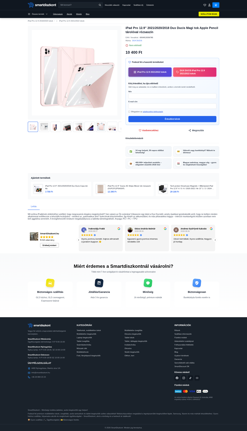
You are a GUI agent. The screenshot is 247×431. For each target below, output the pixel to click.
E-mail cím (132, 102)
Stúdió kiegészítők (132, 352)
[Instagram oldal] (183, 378)
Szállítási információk (183, 334)
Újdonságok (58, 14)
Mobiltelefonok (83, 352)
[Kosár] (216, 5)
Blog (87, 14)
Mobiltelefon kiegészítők (86, 334)
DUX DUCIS (137, 41)
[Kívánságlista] (204, 5)
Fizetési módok (180, 338)
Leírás (34, 206)
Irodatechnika (130, 345)
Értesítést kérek (172, 119)
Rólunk (177, 330)
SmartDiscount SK (181, 366)
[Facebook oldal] (177, 378)
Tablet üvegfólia (83, 341)
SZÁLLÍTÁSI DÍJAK (209, 14)
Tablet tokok (129, 338)
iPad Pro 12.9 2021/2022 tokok (71, 21)
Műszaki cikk (82, 348)
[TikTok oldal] (190, 378)
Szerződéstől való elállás (184, 363)
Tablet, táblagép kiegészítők (136, 341)
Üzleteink (150, 5)
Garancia (178, 359)
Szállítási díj (138, 5)
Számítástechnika (84, 345)
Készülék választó (112, 5)
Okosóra (128, 348)
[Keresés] (100, 5)
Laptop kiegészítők (84, 338)
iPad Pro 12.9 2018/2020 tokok (40, 21)
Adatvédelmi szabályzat (184, 341)
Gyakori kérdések (181, 356)
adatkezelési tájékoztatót (153, 112)
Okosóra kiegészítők (133, 334)
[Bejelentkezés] (209, 5)
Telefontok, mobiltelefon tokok (89, 330)
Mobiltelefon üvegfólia (133, 330)
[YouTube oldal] (197, 378)
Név (130, 91)
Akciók (69, 14)
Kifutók (79, 14)
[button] (79, 240)
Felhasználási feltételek (183, 345)
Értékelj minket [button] (49, 245)
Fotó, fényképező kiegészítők (88, 356)
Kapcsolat (126, 5)
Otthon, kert (129, 356)
